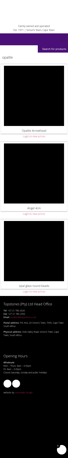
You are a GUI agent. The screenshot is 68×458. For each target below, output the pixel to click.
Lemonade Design (24, 392)
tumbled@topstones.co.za (23, 317)
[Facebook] (7, 384)
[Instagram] (16, 384)
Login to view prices (34, 136)
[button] (63, 38)
